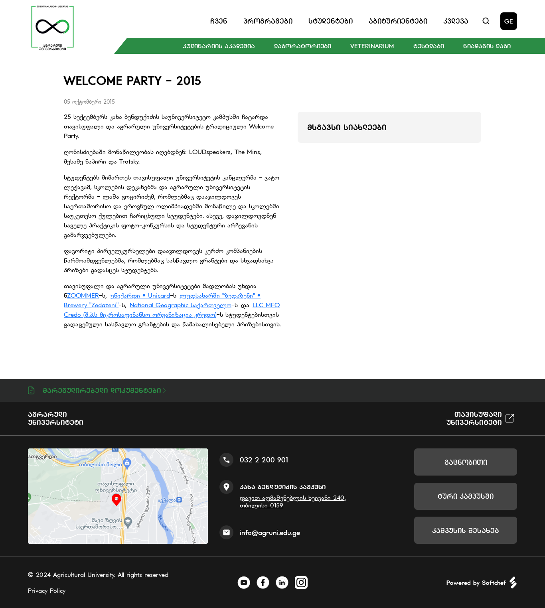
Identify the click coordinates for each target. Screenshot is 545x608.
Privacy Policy (46, 590)
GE (508, 21)
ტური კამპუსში (466, 496)
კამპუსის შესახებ (465, 530)
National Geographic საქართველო (180, 305)
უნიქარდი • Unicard (140, 295)
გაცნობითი (465, 462)
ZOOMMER (83, 295)
